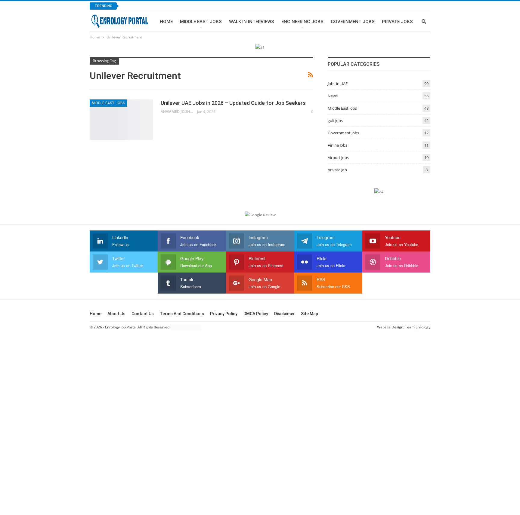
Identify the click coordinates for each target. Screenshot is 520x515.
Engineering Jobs (302, 21)
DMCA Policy (255, 313)
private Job (337, 169)
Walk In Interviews (251, 21)
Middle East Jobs (201, 21)
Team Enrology (417, 327)
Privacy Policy (223, 313)
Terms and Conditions (182, 313)
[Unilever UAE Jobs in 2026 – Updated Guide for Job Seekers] (121, 119)
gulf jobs (335, 120)
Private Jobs (397, 21)
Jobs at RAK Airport (150, 6)
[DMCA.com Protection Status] (186, 327)
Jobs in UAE (338, 83)
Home (166, 21)
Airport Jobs (338, 157)
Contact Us (143, 313)
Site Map (309, 313)
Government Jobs (353, 21)
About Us (116, 313)
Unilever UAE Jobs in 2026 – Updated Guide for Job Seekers (233, 103)
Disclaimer (284, 313)
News (333, 96)
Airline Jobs (337, 145)
